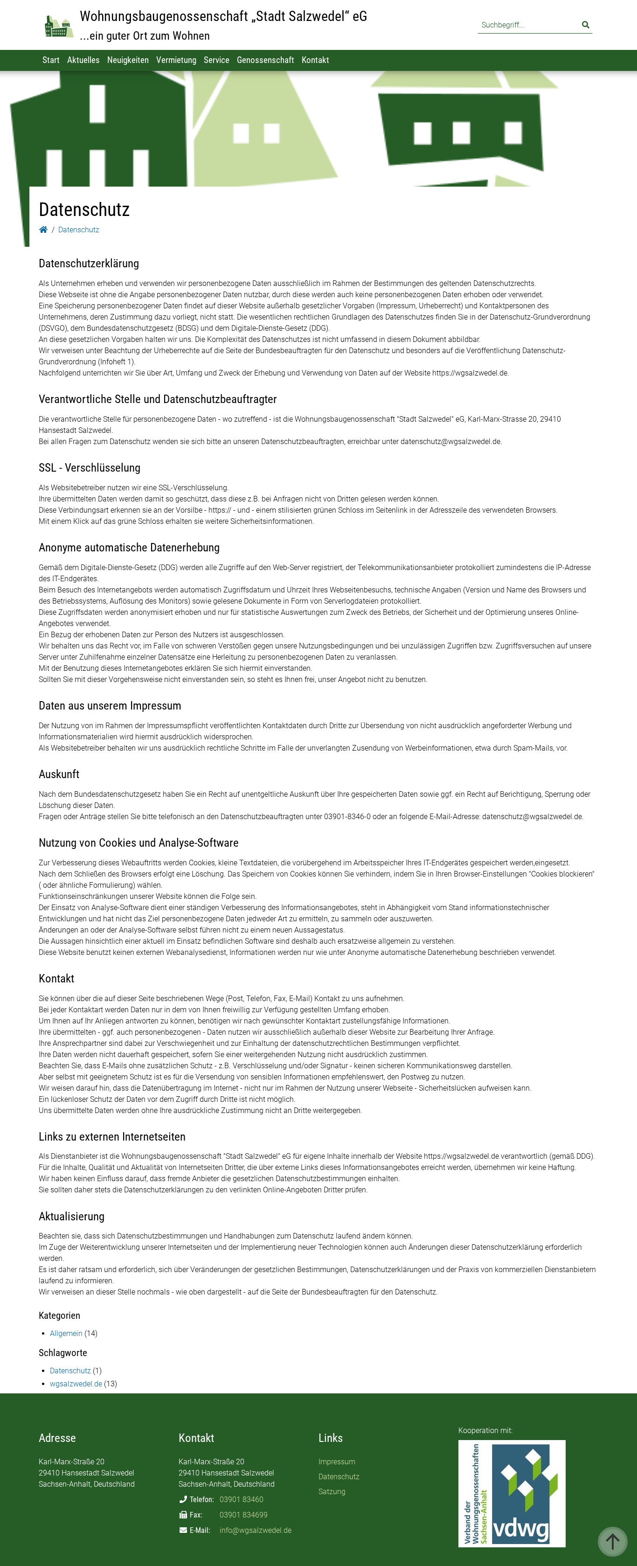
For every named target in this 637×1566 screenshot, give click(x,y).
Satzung (332, 1491)
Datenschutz (70, 1370)
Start (51, 60)
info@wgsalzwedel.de (255, 1530)
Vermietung (176, 60)
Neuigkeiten (128, 60)
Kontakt (315, 60)
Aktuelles (83, 60)
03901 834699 (244, 1514)
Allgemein (66, 1333)
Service (216, 60)
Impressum (336, 1461)
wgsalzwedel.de (76, 1383)
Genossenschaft (265, 60)
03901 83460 (241, 1499)
